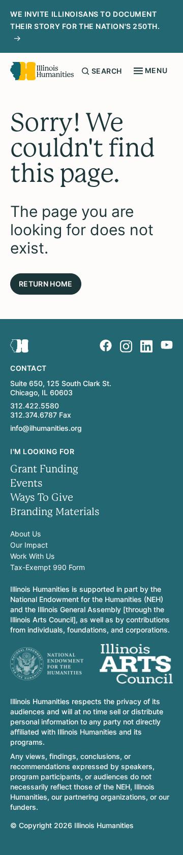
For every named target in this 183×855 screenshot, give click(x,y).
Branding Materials (55, 512)
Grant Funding (44, 469)
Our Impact (29, 545)
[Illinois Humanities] (42, 71)
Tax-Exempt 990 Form (47, 567)
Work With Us (32, 556)
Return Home (46, 283)
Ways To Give (41, 497)
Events (26, 483)
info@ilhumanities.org (46, 428)
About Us (25, 533)
